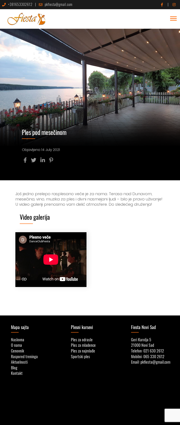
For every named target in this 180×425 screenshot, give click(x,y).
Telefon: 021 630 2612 (147, 351)
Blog (14, 367)
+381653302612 (20, 4)
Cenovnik (17, 351)
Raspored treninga (24, 356)
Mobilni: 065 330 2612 (147, 356)
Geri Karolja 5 (141, 339)
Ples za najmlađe (83, 351)
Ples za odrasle (82, 339)
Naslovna (17, 339)
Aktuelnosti (19, 362)
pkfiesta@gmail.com (58, 4)
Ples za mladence (83, 345)
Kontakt (17, 373)
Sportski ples (80, 356)
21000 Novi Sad (142, 345)
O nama (16, 345)
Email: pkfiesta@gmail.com (150, 362)
